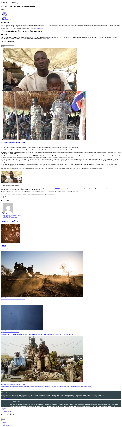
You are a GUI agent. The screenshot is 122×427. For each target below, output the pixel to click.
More (2, 300)
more (48, 38)
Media (4, 17)
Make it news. (40, 28)
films (4, 422)
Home (4, 12)
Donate (5, 18)
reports (4, 424)
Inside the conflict (7, 15)
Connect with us (7, 19)
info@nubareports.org (12, 217)
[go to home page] (1, 420)
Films (4, 13)
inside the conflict (7, 425)
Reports (5, 14)
